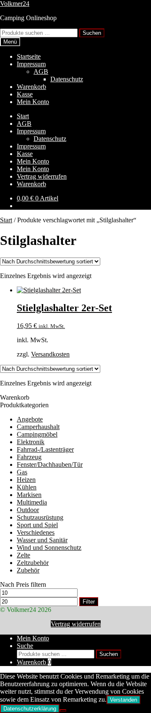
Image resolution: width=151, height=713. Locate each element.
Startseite (29, 56)
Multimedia (32, 502)
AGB (41, 71)
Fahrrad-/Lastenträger (45, 449)
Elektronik (30, 441)
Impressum (31, 64)
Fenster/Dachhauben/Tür (50, 464)
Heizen (26, 479)
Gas (22, 472)
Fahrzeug (29, 457)
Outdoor (28, 509)
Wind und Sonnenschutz (49, 547)
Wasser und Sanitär (42, 540)
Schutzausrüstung (40, 517)
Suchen (92, 33)
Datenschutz (66, 79)
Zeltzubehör (33, 562)
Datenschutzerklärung (29, 708)
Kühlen (26, 487)
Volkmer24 (14, 3)
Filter (89, 602)
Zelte (23, 555)
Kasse (25, 94)
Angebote (30, 419)
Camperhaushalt (38, 426)
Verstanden (123, 700)
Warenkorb (31, 86)
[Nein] (63, 710)
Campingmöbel (37, 434)
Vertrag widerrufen (42, 176)
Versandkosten (50, 354)
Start (23, 116)
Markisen (29, 494)
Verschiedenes (36, 532)
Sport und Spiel (37, 524)
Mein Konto (33, 101)
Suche (25, 645)
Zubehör (28, 570)
